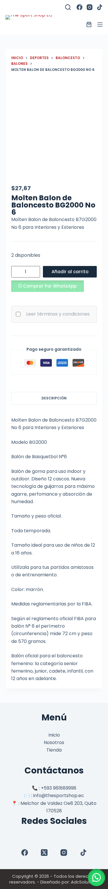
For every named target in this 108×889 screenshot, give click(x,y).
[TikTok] (100, 7)
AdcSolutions (85, 882)
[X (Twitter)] (44, 852)
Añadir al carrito (70, 272)
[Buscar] (68, 7)
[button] (47, 286)
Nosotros (54, 742)
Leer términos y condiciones (58, 314)
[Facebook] (79, 7)
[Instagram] (89, 7)
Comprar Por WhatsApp (50, 286)
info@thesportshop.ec (58, 795)
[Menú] (100, 24)
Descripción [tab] (54, 398)
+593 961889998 (58, 788)
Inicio (54, 735)
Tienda (54, 750)
